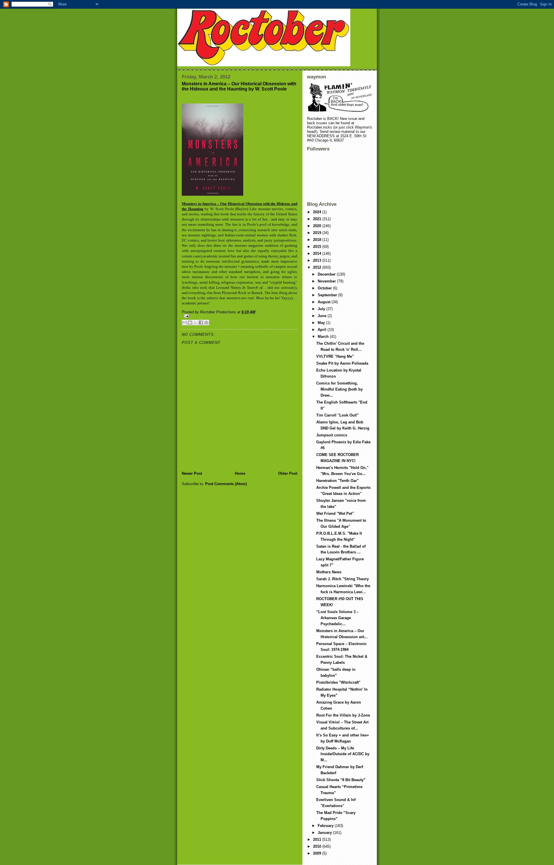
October (325, 288)
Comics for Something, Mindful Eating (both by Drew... (339, 389)
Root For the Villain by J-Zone (343, 715)
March (324, 336)
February (326, 825)
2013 (317, 260)
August (325, 302)
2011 (317, 839)
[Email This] (184, 322)
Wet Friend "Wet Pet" (335, 513)
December (327, 274)
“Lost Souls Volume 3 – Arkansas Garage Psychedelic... (337, 618)
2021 (317, 219)
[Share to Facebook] (201, 322)
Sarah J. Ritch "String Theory (342, 579)
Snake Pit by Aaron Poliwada (342, 363)
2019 (317, 233)
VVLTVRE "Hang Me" (335, 356)
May (322, 323)
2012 (317, 267)
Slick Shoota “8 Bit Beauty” (341, 780)
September (328, 295)
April (322, 329)
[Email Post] (239, 316)
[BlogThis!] (190, 322)
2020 (317, 226)
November (327, 281)
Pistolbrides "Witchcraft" (338, 682)
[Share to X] (195, 322)
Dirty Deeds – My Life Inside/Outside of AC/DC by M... (342, 754)
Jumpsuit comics (331, 435)
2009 (317, 853)
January (325, 832)
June (322, 316)
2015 (317, 246)
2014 (317, 253)
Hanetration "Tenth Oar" (337, 480)
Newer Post (192, 473)
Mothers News (328, 572)
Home (240, 473)
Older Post (287, 473)
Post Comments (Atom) (226, 484)
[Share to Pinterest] (206, 322)
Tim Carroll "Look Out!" (337, 415)
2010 (317, 846)
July (322, 309)
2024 (317, 212)
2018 (317, 240)
